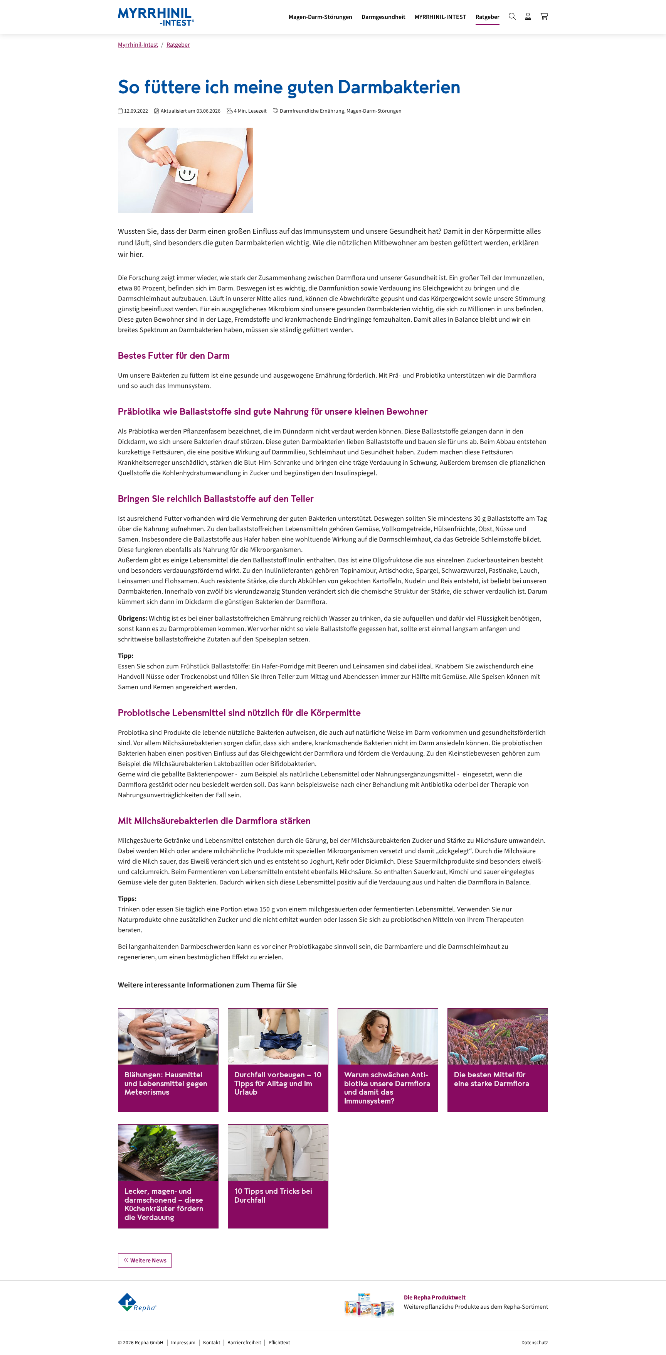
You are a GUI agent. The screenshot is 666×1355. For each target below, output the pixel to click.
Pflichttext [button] (279, 1342)
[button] (320, 17)
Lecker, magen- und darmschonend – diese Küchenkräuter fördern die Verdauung (164, 1204)
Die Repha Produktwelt (435, 1297)
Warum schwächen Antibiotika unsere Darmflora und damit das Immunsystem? (387, 1088)
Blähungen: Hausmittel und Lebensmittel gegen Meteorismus (165, 1083)
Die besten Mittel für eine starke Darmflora (492, 1079)
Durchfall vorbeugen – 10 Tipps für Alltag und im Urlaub (277, 1083)
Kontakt (211, 1342)
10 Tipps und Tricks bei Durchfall (273, 1195)
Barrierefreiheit (244, 1342)
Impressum (183, 1342)
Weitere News (147, 1260)
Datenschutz (534, 1342)
